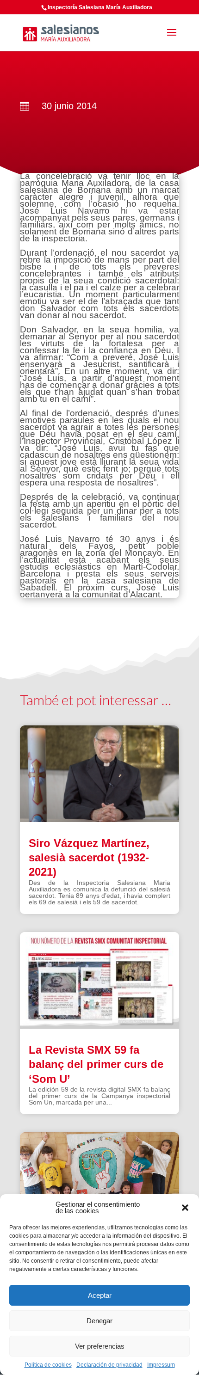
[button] (185, 1207)
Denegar (99, 1321)
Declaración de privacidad (109, 1365)
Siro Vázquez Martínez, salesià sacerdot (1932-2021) (89, 857)
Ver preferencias (99, 1346)
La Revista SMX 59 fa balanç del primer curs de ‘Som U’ (96, 1064)
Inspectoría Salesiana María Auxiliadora (100, 7)
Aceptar (100, 1295)
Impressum (161, 1365)
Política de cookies (48, 1365)
